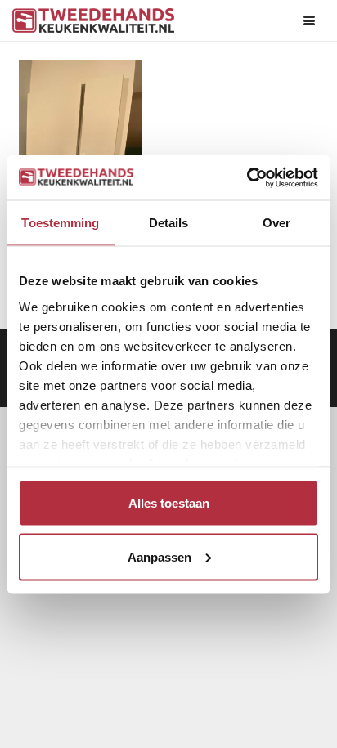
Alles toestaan (168, 503)
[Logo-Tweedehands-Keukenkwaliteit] (93, 20)
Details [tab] (169, 223)
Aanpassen (159, 556)
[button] (309, 20)
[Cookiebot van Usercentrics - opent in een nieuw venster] (246, 177)
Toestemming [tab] (60, 223)
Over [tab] (276, 223)
